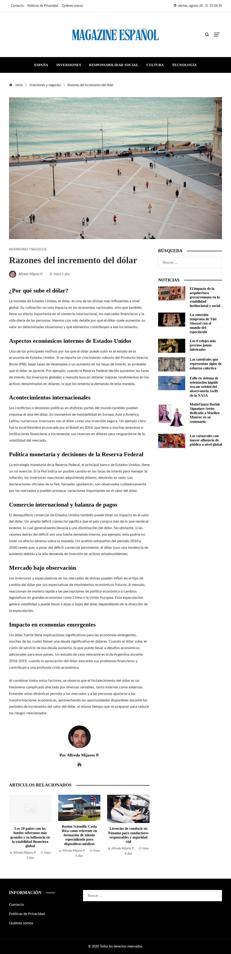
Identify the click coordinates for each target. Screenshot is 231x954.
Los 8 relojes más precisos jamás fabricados (203, 345)
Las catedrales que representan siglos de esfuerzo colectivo (206, 363)
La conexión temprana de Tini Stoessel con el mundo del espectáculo (203, 323)
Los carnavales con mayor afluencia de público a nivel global (206, 440)
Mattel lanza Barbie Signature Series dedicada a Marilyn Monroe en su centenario (205, 413)
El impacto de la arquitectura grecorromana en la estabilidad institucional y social (205, 297)
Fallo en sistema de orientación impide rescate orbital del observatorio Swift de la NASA (204, 386)
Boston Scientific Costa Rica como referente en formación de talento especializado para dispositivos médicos (30, 835)
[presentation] (13, 827)
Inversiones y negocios (27, 249)
